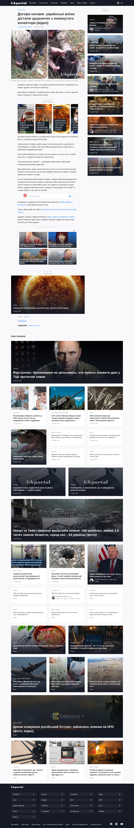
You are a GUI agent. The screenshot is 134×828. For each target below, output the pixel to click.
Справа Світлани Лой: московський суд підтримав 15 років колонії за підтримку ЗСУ (26, 576)
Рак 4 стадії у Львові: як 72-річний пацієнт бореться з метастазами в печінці (104, 613)
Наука (72, 3)
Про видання (15, 824)
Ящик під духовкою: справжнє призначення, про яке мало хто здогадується (65, 772)
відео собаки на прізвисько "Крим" (60, 217)
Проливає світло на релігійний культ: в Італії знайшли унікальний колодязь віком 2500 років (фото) (66, 576)
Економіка (32, 3)
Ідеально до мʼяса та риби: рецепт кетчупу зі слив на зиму (105, 455)
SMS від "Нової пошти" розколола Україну (65, 593)
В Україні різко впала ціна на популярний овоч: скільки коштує (103, 594)
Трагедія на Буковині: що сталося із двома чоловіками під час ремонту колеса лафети (28, 772)
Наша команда (36, 824)
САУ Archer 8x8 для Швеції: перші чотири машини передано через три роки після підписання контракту (66, 418)
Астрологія (54, 3)
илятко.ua (26, 316)
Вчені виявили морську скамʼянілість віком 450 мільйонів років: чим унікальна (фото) (104, 418)
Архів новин (25, 824)
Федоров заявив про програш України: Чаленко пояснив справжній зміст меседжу (65, 455)
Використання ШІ (96, 824)
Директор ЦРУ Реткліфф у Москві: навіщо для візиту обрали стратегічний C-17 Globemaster (67, 436)
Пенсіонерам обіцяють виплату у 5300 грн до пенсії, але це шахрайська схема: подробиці (27, 418)
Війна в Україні (82, 3)
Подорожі (64, 3)
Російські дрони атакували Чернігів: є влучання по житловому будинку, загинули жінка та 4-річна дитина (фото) (105, 772)
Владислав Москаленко (25, 27)
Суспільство (43, 3)
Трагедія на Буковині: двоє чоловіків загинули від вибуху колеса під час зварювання (105, 436)
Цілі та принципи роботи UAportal (53, 824)
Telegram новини (34, 325)
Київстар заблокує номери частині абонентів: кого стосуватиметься (28, 613)
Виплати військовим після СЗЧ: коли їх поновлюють (64, 613)
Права (67, 824)
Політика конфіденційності (80, 824)
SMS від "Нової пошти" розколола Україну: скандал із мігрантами (27, 594)
